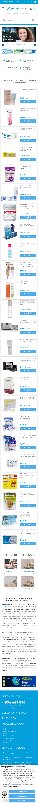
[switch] (5, 800)
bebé (26, 621)
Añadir (29, 102)
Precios (5, 733)
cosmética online (17, 621)
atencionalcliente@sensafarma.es (23, 13)
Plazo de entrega (8, 738)
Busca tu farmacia (14, 712)
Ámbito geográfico (9, 731)
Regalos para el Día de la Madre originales (17, 762)
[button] (3, 8)
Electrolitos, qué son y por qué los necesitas (17, 757)
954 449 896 (6, 13)
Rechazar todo (22, 801)
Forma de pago (8, 740)
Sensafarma (6, 604)
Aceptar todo (22, 791)
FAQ (4, 729)
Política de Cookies (13, 786)
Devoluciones (7, 743)
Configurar (22, 796)
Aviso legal (9, 718)
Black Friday (7, 760)
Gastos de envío (8, 736)
